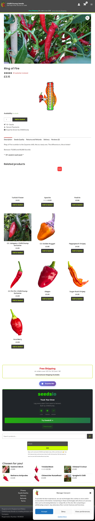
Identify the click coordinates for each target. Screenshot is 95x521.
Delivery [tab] (46, 139)
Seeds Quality (23, 493)
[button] (90, 493)
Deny (63, 512)
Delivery (23, 496)
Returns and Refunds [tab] (34, 139)
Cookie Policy (62, 517)
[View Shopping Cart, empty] (84, 4)
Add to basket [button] (18, 205)
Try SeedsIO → (47, 420)
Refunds (23, 498)
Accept (44, 512)
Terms (23, 501)
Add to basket (20, 119)
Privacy (23, 490)
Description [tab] (8, 139)
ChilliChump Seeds (15, 3)
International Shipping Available (48, 375)
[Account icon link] (79, 4)
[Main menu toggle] (91, 4)
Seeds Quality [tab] (19, 139)
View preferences (82, 512)
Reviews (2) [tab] (55, 139)
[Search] (90, 436)
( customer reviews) (20, 73)
